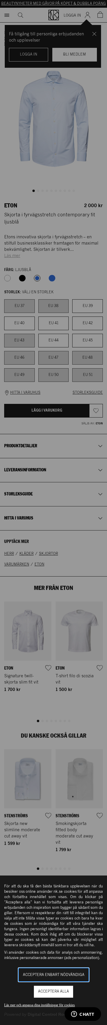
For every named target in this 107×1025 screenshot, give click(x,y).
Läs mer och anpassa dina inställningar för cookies (39, 1005)
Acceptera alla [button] (53, 991)
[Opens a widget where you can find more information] (82, 1014)
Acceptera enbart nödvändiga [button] (53, 975)
